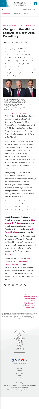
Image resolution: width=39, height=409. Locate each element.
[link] (29, 70)
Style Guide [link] (31, 318)
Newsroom (5, 10)
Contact (26, 13)
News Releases (6, 13)
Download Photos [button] (20, 113)
